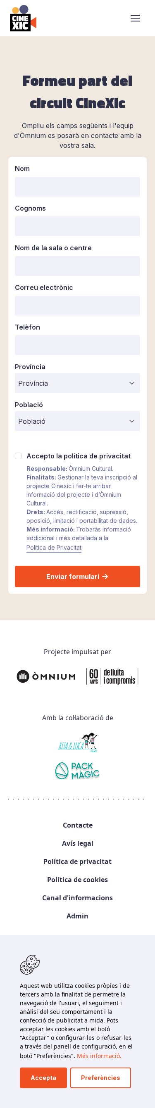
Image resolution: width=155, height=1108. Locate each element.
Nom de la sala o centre (53, 248)
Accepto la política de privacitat (78, 456)
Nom (22, 168)
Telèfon (27, 327)
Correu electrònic (44, 287)
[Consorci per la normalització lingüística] (77, 772)
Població (29, 405)
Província (30, 367)
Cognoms (30, 208)
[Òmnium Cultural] (77, 676)
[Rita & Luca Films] (77, 742)
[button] (135, 18)
